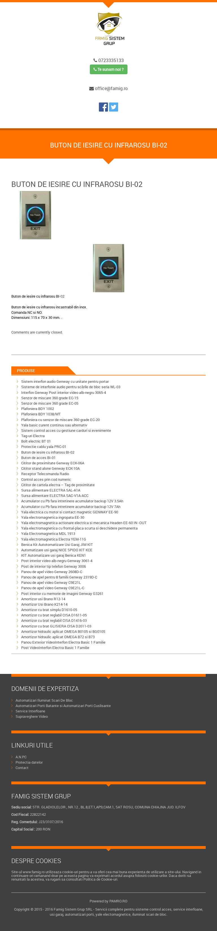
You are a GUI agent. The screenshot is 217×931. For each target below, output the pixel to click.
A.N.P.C (21, 756)
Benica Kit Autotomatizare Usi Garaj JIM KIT (57, 544)
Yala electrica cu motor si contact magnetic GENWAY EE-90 (69, 511)
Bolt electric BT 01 (36, 441)
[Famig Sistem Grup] (104, 110)
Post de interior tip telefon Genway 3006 (53, 566)
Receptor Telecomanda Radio (45, 473)
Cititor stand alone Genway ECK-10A (50, 468)
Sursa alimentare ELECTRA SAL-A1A (50, 490)
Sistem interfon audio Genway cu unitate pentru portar (65, 381)
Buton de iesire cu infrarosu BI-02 (47, 452)
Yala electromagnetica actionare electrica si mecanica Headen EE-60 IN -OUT (84, 522)
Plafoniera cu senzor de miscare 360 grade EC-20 (60, 419)
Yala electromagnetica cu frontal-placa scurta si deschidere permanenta (79, 528)
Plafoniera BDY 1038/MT (41, 414)
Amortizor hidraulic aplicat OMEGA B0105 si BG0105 (63, 631)
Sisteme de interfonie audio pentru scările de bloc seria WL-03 (70, 386)
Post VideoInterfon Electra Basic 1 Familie (55, 647)
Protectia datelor (29, 762)
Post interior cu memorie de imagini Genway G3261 (62, 593)
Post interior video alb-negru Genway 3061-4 (56, 560)
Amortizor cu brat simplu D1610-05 (49, 609)
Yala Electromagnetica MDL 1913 (48, 533)
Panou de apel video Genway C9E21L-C (52, 587)
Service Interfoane (30, 711)
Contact (22, 767)
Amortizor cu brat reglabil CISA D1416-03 (54, 620)
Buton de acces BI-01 (38, 457)
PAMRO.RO (118, 901)
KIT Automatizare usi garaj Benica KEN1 (53, 555)
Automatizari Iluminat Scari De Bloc (44, 700)
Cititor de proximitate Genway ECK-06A (52, 462)
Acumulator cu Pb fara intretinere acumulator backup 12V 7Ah (70, 506)
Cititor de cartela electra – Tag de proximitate (58, 484)
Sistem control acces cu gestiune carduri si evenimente (66, 430)
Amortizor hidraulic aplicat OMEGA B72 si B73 (58, 636)
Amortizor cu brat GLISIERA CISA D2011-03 (56, 626)
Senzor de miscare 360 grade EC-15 (49, 397)
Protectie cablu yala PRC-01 (43, 446)
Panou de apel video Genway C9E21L (51, 582)
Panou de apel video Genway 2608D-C (51, 571)
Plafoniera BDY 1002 (37, 408)
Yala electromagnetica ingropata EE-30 (52, 517)
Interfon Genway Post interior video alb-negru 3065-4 (63, 392)
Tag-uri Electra (33, 435)
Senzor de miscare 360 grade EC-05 (49, 403)
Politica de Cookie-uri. (100, 879)
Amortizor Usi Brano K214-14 (44, 604)
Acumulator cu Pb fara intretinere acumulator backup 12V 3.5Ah (72, 500)
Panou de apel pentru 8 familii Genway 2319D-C (59, 577)
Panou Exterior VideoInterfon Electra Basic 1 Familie (63, 642)
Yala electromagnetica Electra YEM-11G (53, 539)
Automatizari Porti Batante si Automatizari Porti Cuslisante (63, 705)
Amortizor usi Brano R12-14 (43, 598)
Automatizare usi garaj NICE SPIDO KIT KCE (56, 549)
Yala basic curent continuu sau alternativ (54, 425)
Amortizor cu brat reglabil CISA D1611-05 (54, 615)
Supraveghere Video (32, 716)
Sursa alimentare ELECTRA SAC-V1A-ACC (54, 495)
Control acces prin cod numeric (46, 479)
